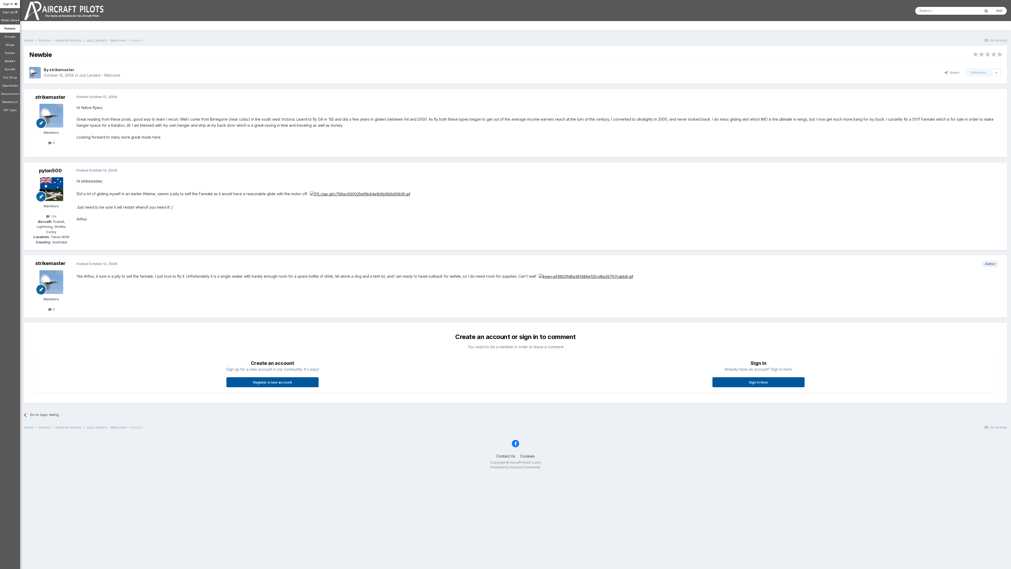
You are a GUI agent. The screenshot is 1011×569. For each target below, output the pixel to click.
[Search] (986, 11)
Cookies (527, 456)
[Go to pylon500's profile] (51, 189)
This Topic (965, 11)
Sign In (9, 4)
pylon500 (50, 170)
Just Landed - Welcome (99, 75)
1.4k (53, 216)
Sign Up (9, 12)
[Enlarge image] (360, 194)
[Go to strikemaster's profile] (35, 73)
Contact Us (505, 456)
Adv (999, 10)
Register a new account (272, 382)
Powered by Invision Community (515, 467)
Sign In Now (758, 382)
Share (953, 72)
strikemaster (61, 69)
